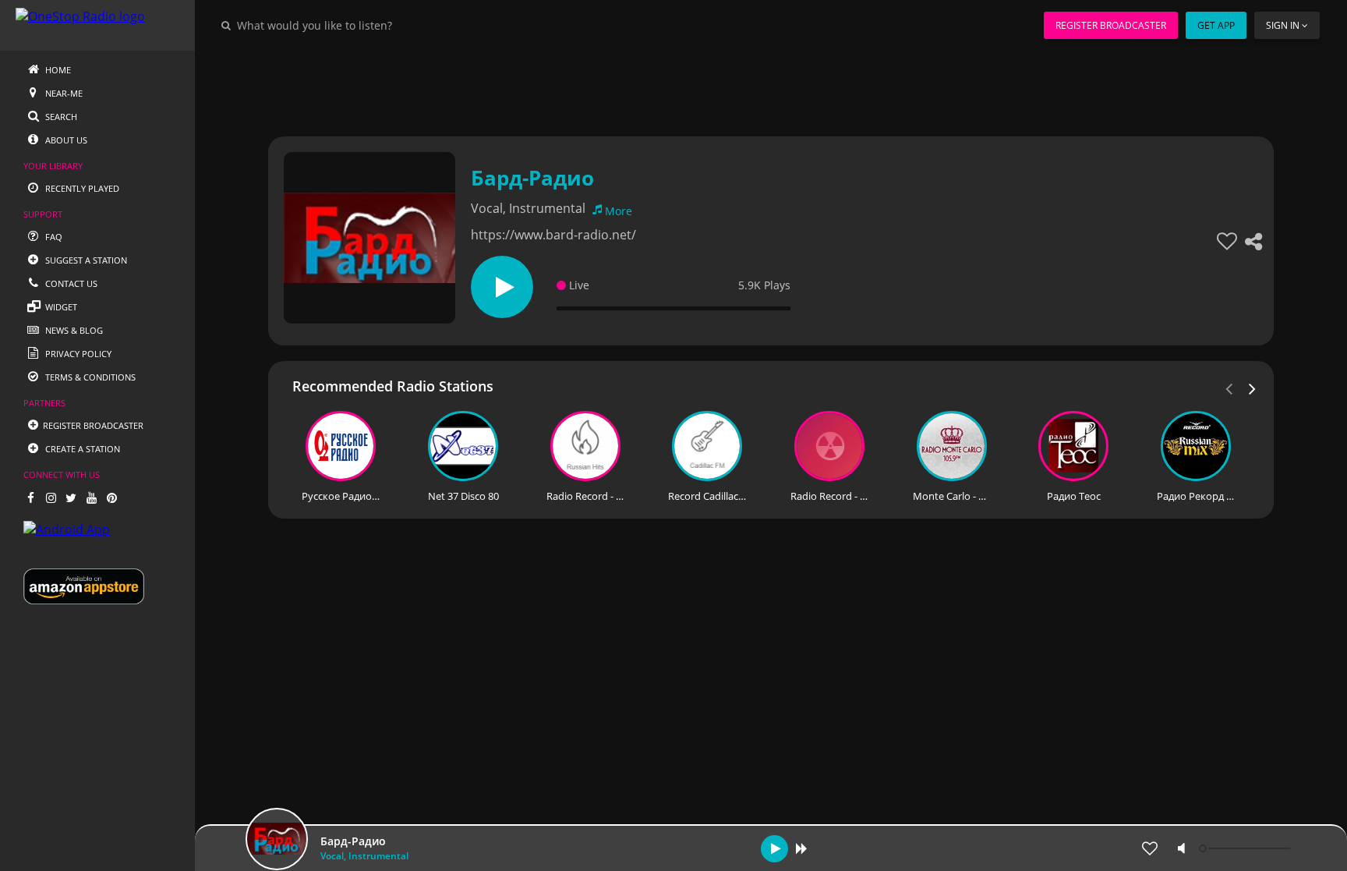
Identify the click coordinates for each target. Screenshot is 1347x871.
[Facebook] (30, 497)
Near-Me (63, 93)
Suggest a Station (85, 260)
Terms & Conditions (89, 377)
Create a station (81, 449)
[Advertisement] (728, 86)
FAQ (52, 237)
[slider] (1246, 848)
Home (57, 70)
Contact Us (70, 283)
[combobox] (361, 25)
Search (60, 116)
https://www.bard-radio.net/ (553, 234)
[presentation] (1252, 387)
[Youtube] (91, 497)
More (618, 211)
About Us (65, 140)
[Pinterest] (111, 497)
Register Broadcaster (1110, 25)
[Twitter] (71, 497)
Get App (1216, 25)
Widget (60, 307)
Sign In (1282, 25)
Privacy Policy (77, 353)
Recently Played (81, 188)
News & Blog (73, 330)
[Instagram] (50, 497)
